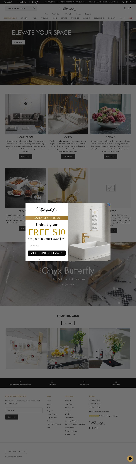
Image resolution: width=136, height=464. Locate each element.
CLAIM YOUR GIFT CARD (46, 253)
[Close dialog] (108, 205)
